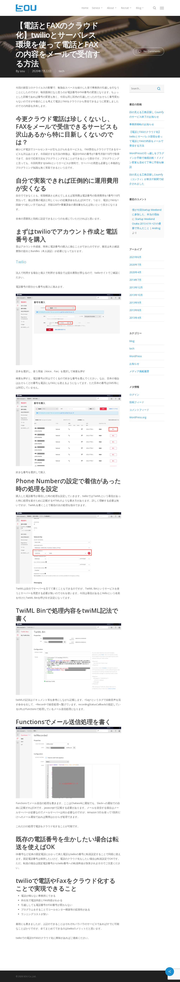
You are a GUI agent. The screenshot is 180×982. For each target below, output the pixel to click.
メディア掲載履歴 (139, 371)
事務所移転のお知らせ (141, 124)
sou (22, 71)
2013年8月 (135, 310)
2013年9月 (135, 302)
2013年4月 (135, 317)
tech (61, 71)
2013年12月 (136, 287)
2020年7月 (135, 264)
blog (131, 341)
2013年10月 (136, 295)
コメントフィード (139, 409)
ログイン (134, 394)
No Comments (151, 51)
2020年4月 (135, 272)
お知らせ (134, 363)
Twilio (21, 261)
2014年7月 (135, 279)
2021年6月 (135, 257)
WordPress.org (137, 417)
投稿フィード (136, 402)
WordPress (135, 356)
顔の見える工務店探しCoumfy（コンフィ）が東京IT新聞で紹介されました (146, 179)
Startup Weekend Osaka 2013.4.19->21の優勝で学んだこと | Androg (146, 223)
